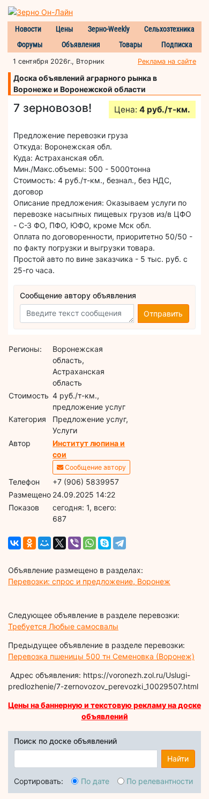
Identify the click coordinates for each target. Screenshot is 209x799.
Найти (178, 758)
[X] (59, 543)
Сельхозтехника (169, 29)
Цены (64, 29)
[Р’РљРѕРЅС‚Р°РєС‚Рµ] (14, 543)
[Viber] (74, 543)
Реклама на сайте (167, 61)
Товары (131, 44)
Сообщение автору (94, 467)
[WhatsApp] (89, 543)
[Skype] (104, 543)
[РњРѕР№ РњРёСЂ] (44, 543)
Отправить (163, 313)
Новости (28, 29)
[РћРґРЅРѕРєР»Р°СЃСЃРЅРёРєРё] (29, 543)
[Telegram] (119, 543)
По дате (95, 781)
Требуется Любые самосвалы (63, 626)
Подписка (176, 44)
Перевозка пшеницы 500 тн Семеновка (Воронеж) (101, 656)
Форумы (30, 44)
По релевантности (159, 781)
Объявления (81, 44)
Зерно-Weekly (109, 29)
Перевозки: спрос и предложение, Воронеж (89, 581)
